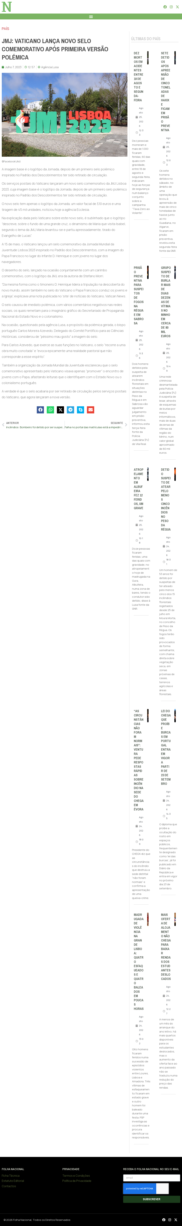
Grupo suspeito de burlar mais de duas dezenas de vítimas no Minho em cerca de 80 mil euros (166, 302)
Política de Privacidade (76, 1181)
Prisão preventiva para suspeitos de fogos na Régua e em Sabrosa (139, 295)
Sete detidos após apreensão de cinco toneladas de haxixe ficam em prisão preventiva (165, 91)
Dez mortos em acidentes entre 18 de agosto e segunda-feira (138, 76)
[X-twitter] (177, 6)
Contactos (9, 1186)
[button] (91, 16)
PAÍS (5, 28)
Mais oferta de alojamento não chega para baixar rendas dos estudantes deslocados (166, 947)
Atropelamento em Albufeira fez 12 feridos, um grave (138, 489)
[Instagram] (171, 6)
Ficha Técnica (11, 1176)
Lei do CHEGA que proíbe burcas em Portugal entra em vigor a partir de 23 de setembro (166, 747)
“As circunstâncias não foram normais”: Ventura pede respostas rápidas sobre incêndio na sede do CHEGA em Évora (138, 760)
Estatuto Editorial (13, 1181)
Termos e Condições (76, 1176)
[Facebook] (165, 6)
